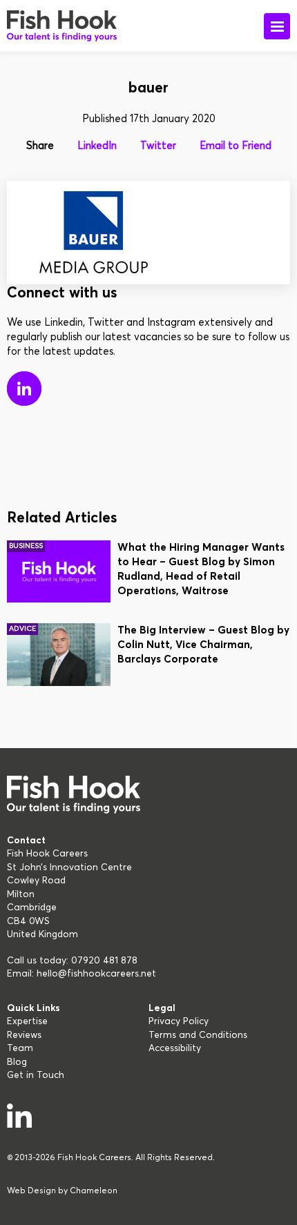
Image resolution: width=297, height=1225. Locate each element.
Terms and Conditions (197, 1035)
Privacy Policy (178, 1021)
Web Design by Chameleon (62, 1191)
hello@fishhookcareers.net (96, 974)
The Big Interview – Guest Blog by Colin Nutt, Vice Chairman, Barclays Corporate (203, 645)
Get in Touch (35, 1075)
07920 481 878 (104, 961)
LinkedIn (97, 146)
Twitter (158, 146)
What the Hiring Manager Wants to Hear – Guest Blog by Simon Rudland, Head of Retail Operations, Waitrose (201, 569)
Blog (17, 1062)
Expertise (27, 1021)
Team (20, 1048)
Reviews (24, 1035)
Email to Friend (235, 146)
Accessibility (174, 1048)
